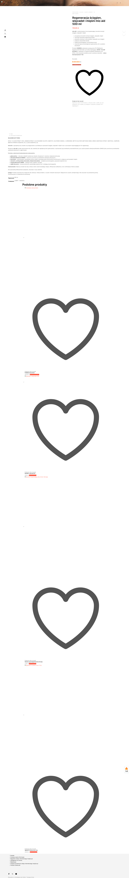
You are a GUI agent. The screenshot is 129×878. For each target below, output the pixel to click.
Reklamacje (13, 862)
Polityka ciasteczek (15, 865)
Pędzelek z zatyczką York (30, 473)
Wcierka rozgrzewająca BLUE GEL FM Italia (33, 661)
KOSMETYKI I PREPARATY (88, 12)
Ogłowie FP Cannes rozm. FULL (31, 850)
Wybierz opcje (32, 475)
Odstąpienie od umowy (16, 860)
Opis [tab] (11, 133)
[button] (116, 3)
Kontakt (12, 855)
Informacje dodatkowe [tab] (16, 135)
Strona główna (75, 12)
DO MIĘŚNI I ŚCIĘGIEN (90, 104)
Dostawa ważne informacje (17, 857)
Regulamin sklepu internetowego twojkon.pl (21, 858)
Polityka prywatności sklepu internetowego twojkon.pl (24, 863)
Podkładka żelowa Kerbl (29, 372)
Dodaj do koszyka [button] (34, 374)
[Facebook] (5, 30)
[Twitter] (5, 33)
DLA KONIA (81, 12)
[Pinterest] (5, 36)
